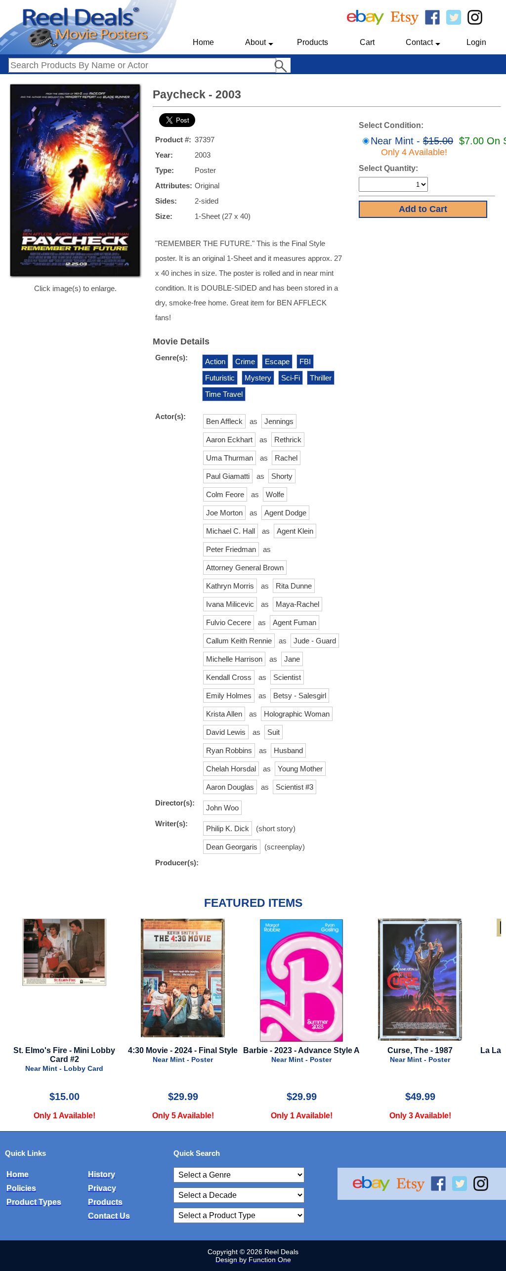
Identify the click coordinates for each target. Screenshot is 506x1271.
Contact (419, 42)
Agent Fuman (294, 622)
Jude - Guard (315, 640)
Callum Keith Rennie (239, 640)
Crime (245, 361)
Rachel (286, 458)
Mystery (258, 378)
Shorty (282, 476)
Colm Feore (225, 494)
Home (203, 42)
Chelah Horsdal (231, 768)
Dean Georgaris (231, 847)
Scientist (287, 677)
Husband (288, 750)
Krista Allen (224, 714)
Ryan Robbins (229, 750)
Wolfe (275, 494)
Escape (277, 361)
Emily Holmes (229, 695)
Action (215, 361)
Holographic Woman (297, 714)
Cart (367, 42)
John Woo (222, 808)
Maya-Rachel (297, 604)
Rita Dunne (294, 586)
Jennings (279, 421)
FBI (305, 361)
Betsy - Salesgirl (299, 695)
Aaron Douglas (230, 787)
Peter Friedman (231, 549)
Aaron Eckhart (229, 439)
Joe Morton (224, 512)
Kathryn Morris (230, 586)
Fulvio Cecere (228, 622)
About (255, 42)
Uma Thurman (229, 458)
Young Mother (300, 768)
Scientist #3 (294, 787)
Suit (273, 732)
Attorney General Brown (245, 567)
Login (476, 42)
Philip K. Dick (227, 828)
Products (312, 42)
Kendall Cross (229, 677)
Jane (292, 659)
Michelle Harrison (234, 659)
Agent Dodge (285, 512)
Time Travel (224, 394)
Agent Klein (295, 531)
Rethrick (287, 439)
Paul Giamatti (228, 476)
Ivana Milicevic (230, 604)
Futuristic (220, 378)
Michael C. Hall (230, 531)
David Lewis (226, 732)
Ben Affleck (224, 421)
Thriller (321, 378)
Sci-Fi (290, 378)
